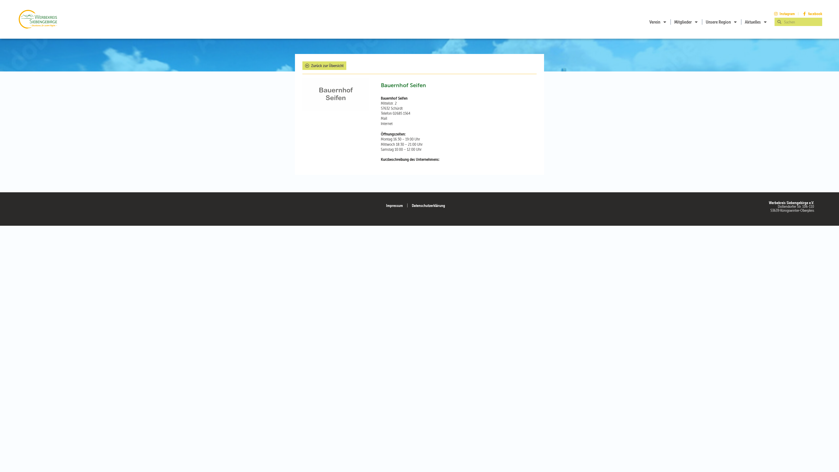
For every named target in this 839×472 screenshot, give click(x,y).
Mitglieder (683, 22)
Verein (654, 22)
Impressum (394, 205)
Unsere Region (718, 22)
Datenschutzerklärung (428, 205)
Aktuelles (753, 22)
